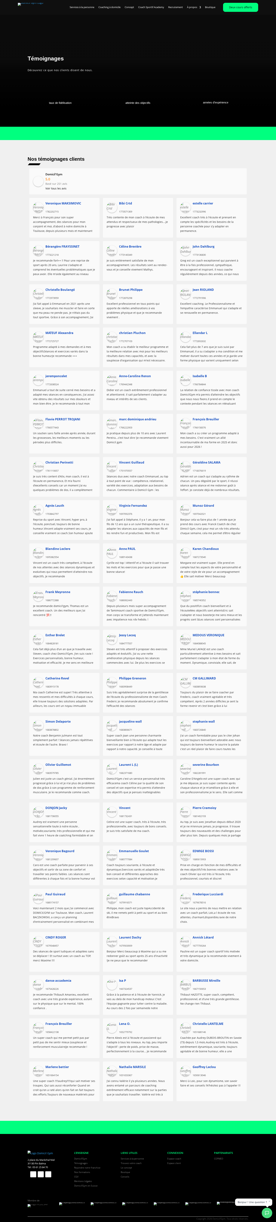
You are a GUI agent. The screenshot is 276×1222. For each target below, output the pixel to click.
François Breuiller (206, 419)
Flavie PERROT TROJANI (62, 419)
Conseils (125, 1176)
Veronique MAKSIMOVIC (63, 203)
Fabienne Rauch (131, 592)
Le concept (126, 1167)
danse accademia (58, 980)
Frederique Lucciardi (208, 894)
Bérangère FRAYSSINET (62, 246)
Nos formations (82, 1172)
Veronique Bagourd (59, 851)
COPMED (218, 1158)
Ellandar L (200, 333)
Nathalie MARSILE (132, 1067)
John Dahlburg (203, 246)
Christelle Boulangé (60, 289)
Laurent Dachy (130, 937)
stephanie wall (204, 721)
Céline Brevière (130, 246)
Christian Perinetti (59, 462)
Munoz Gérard (203, 505)
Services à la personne (82, 7)
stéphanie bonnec (206, 592)
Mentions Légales (83, 1181)
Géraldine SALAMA (206, 462)
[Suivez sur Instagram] (48, 1174)
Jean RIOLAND (203, 289)
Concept (129, 7)
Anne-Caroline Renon (135, 376)
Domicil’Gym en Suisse (86, 1185)
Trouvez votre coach (131, 1163)
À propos (192, 7)
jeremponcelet (56, 376)
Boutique (210, 7)
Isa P (122, 980)
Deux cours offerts (240, 7)
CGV (76, 1176)
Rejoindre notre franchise (87, 1167)
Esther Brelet (55, 635)
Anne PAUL (127, 548)
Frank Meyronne (57, 592)
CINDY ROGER (55, 937)
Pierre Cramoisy (204, 808)
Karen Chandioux (206, 548)
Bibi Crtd (125, 203)
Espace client (174, 1163)
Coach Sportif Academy (151, 7)
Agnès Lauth (54, 505)
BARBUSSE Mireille (206, 980)
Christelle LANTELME (208, 1023)
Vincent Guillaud (131, 462)
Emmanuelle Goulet (134, 851)
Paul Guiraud (55, 894)
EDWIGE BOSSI (203, 851)
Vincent (124, 808)
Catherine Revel (57, 678)
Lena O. (124, 1023)
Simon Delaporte (58, 721)
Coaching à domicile (109, 7)
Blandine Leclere (57, 548)
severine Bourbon (206, 764)
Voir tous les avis (55, 188)
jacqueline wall (130, 721)
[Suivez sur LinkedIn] (41, 1174)
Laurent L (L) (128, 764)
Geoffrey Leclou (204, 1067)
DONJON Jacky (56, 808)
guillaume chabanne (134, 894)
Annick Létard (203, 937)
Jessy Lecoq (127, 635)
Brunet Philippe (131, 289)
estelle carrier (203, 203)
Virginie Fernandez (133, 505)
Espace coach (174, 1158)
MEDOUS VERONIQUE (208, 635)
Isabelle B (200, 376)
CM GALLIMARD (204, 678)
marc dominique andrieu (137, 419)
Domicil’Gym (80, 1158)
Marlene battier (57, 1067)
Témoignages (81, 1163)
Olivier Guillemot (58, 764)
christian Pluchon (132, 333)
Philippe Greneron (132, 678)
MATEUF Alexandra (59, 333)
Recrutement (175, 7)
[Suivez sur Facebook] (33, 1174)
